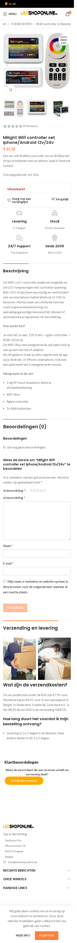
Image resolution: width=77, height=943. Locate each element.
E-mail (8, 563)
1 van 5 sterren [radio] (31, 490)
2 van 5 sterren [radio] (34, 490)
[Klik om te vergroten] (10, 89)
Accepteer (46, 935)
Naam (8, 546)
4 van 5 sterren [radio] (41, 490)
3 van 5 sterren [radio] (37, 490)
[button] (7, 65)
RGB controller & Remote (53, 24)
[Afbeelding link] (18, 827)
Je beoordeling (14, 490)
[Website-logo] (39, 13)
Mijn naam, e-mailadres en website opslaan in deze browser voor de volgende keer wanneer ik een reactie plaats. (35, 587)
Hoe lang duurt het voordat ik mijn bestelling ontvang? (35, 721)
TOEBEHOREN (21, 24)
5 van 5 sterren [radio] (44, 490)
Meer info (23, 935)
